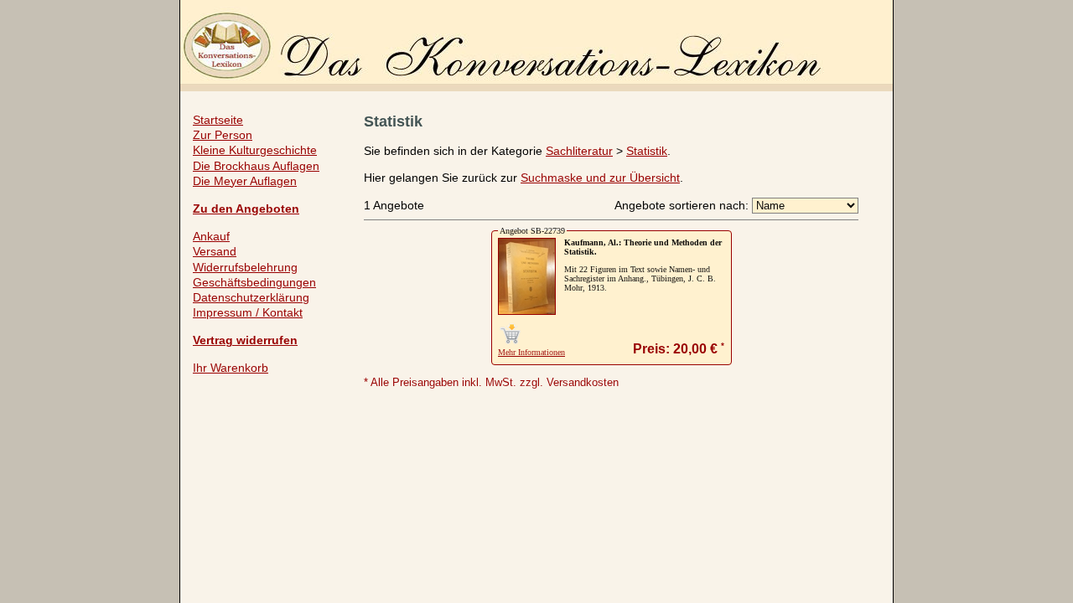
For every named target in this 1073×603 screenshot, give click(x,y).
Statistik (646, 150)
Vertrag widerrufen (245, 340)
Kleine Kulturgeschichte (255, 150)
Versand (214, 251)
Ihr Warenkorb (230, 367)
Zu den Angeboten (246, 208)
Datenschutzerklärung (251, 297)
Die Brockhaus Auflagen (256, 166)
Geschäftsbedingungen (254, 282)
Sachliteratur (579, 150)
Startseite (218, 119)
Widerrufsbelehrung (245, 267)
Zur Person (222, 135)
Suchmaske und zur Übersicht (600, 177)
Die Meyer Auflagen (245, 181)
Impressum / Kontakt (248, 312)
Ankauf (211, 236)
